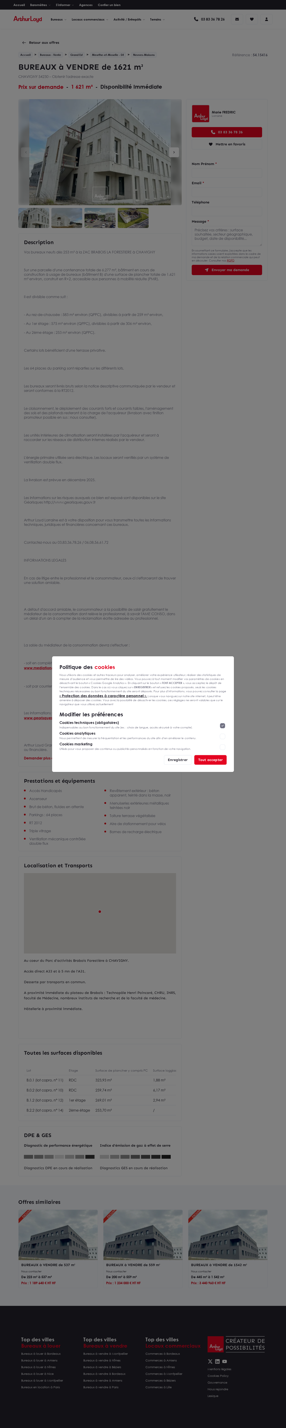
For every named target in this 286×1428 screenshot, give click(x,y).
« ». (103, 695)
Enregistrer (178, 759)
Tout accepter (210, 759)
